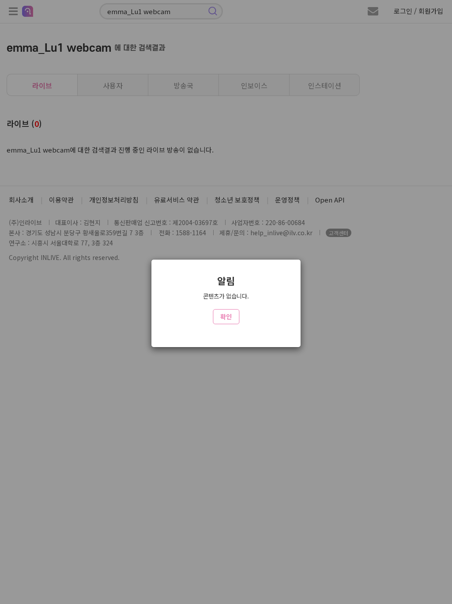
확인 (226, 316)
